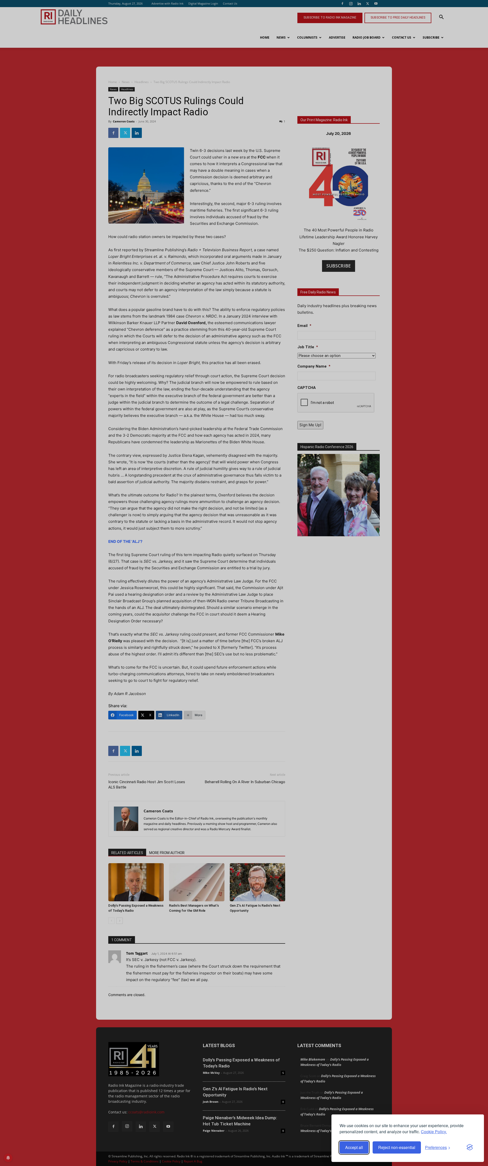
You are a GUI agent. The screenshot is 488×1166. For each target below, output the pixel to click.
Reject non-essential (396, 1147)
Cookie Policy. (434, 1132)
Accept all (354, 1147)
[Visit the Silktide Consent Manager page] (470, 1147)
